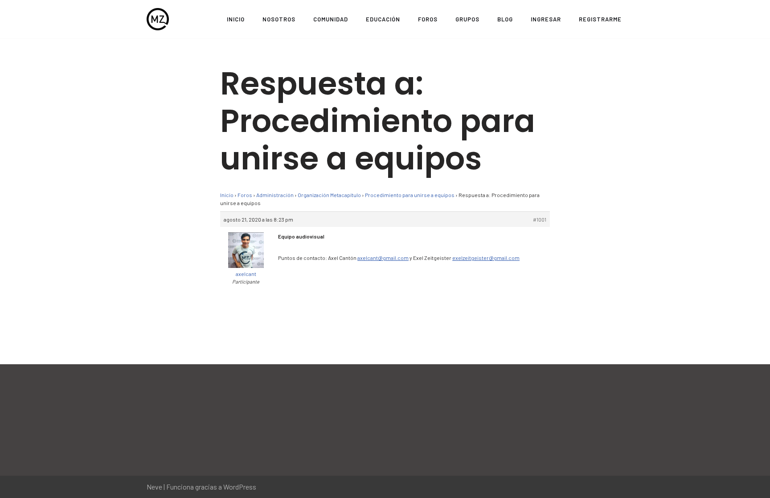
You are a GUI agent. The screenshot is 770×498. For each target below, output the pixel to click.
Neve (154, 486)
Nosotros (278, 19)
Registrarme (600, 19)
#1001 (539, 219)
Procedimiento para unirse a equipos (410, 195)
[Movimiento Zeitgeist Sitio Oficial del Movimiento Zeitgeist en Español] (158, 19)
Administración (275, 195)
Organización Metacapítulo (329, 195)
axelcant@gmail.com (383, 258)
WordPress (239, 486)
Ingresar (546, 19)
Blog (505, 19)
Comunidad (330, 19)
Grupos (467, 19)
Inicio (236, 19)
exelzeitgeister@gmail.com (486, 258)
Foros (428, 19)
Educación (383, 19)
